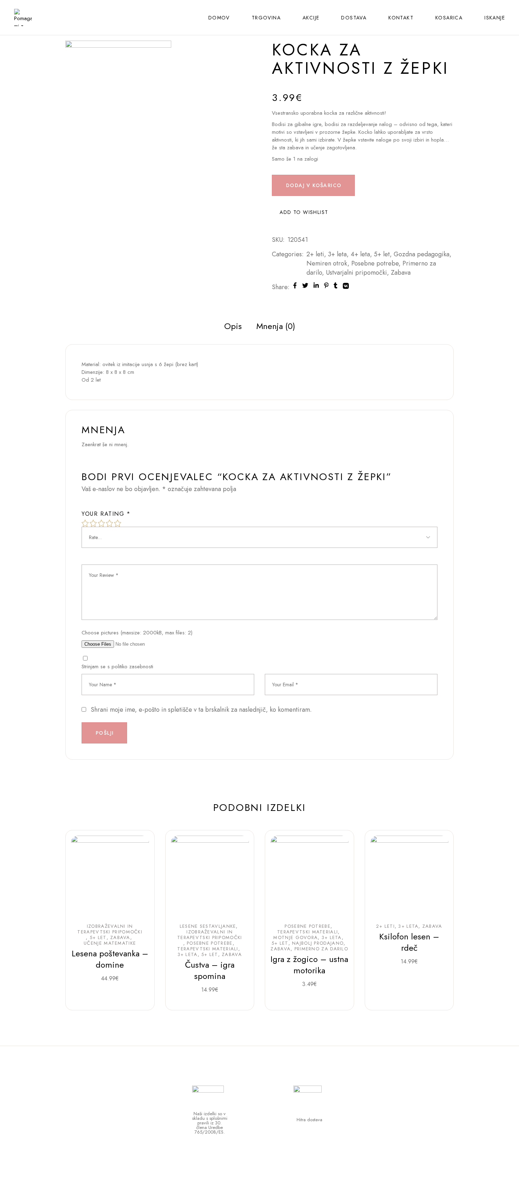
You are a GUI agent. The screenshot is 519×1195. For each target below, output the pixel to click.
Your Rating (106, 514)
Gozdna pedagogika (421, 254)
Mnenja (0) (275, 326)
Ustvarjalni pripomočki (356, 272)
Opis (233, 326)
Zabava (401, 272)
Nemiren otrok (326, 263)
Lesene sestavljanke (208, 926)
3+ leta (337, 254)
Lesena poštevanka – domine (110, 959)
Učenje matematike (110, 943)
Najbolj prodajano (318, 943)
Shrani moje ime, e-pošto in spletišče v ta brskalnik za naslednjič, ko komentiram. (201, 709)
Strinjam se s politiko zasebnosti (117, 666)
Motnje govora (295, 937)
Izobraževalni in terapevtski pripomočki (109, 929)
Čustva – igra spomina (209, 970)
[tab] (233, 326)
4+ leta (360, 254)
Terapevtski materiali (207, 949)
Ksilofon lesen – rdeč (409, 942)
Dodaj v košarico (313, 185)
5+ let (382, 254)
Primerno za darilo (321, 949)
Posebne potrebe (375, 263)
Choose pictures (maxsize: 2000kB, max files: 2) (137, 633)
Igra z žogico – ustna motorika (309, 964)
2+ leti (315, 254)
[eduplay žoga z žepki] (118, 93)
